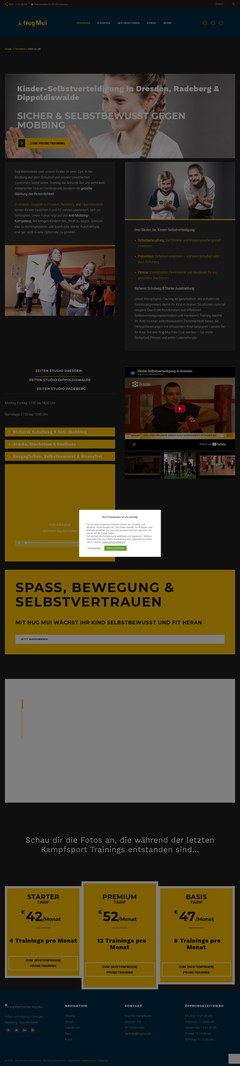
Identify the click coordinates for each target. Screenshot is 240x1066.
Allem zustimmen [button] (115, 548)
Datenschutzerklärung (113, 542)
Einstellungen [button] (94, 548)
